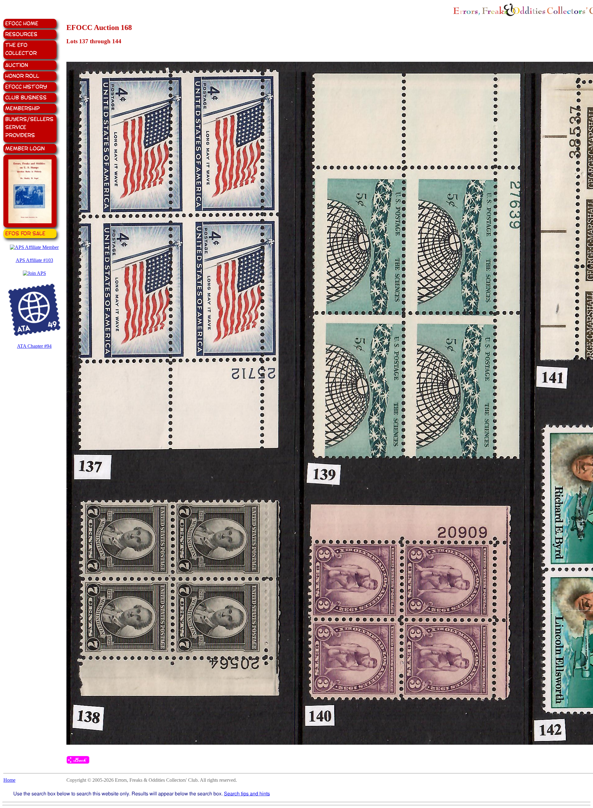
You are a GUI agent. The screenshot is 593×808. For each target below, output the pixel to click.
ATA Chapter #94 (34, 346)
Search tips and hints (247, 793)
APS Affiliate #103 (34, 260)
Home (9, 780)
